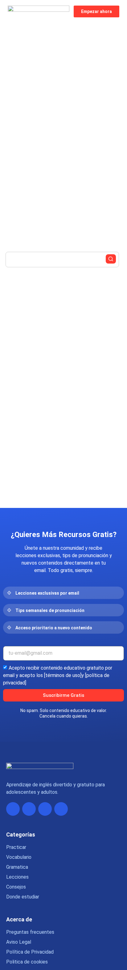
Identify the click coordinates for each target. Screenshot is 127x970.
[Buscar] (111, 259)
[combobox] (62, 259)
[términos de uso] (62, 675)
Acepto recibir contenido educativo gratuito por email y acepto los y (57, 675)
